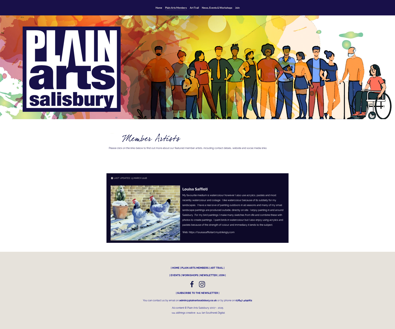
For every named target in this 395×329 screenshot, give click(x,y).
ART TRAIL (216, 267)
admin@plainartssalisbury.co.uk (198, 300)
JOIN (222, 275)
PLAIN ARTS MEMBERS (195, 267)
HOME (175, 267)
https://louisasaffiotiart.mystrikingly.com (212, 232)
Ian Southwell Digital (213, 312)
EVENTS (175, 275)
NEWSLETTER (208, 275)
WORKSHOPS (190, 275)
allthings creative (185, 312)
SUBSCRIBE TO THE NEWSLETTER (197, 293)
